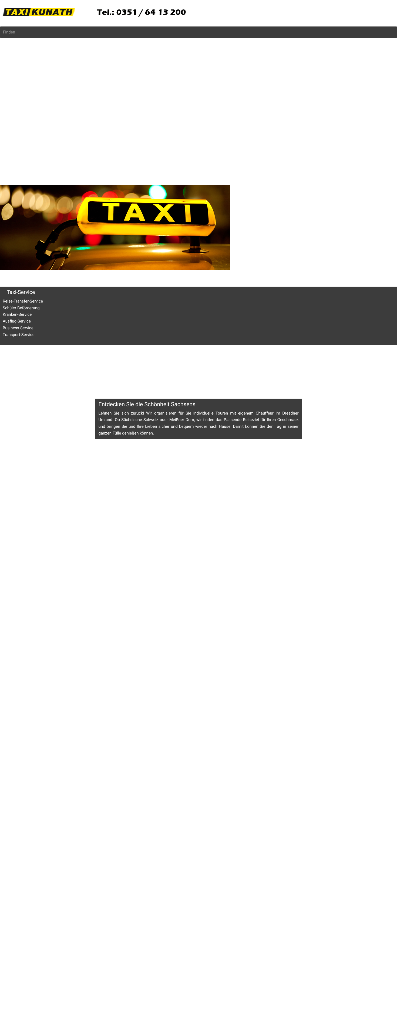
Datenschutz (33, 373)
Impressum (10, 373)
